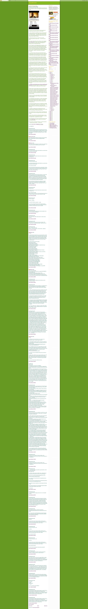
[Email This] (39, 124)
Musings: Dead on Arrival (53, 98)
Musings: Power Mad (53, 100)
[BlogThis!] (40, 124)
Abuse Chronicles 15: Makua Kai (54, 32)
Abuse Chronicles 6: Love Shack (54, 50)
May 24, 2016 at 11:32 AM (32, 207)
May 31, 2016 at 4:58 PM (32, 578)
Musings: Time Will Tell (53, 101)
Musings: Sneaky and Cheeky (54, 96)
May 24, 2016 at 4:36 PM (32, 382)
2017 (50, 72)
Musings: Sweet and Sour (54, 97)
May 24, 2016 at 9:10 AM (32, 140)
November (52, 75)
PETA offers (33, 119)
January (51, 110)
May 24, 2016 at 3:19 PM (32, 361)
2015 (50, 111)
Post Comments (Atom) (36, 607)
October (51, 76)
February (51, 109)
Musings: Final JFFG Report (54, 87)
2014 (50, 112)
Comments (51, 69)
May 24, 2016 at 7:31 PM (32, 489)
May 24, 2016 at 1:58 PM (32, 282)
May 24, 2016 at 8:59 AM (32, 134)
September (52, 77)
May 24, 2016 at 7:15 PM (32, 466)
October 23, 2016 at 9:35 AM (33, 603)
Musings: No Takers (53, 90)
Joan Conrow (32, 136)
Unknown (31, 232)
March (51, 108)
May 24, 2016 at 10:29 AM (32, 195)
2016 (50, 73)
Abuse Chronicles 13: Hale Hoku (54, 41)
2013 (50, 113)
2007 (50, 120)
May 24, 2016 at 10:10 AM (32, 152)
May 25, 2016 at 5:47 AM (32, 506)
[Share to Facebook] (41, 124)
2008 (50, 119)
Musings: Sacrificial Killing (54, 88)
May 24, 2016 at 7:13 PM (32, 459)
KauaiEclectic (33, 2)
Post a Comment (31, 604)
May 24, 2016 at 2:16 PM (32, 308)
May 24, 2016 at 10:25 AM (32, 171)
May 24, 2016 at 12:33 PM (32, 224)
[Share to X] (40, 124)
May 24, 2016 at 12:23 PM (32, 213)
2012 (50, 114)
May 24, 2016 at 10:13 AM (32, 158)
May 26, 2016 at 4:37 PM (32, 548)
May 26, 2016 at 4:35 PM (32, 535)
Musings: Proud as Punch (54, 89)
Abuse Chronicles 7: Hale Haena (54, 49)
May (51, 82)
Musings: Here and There (53, 99)
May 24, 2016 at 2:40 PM (32, 334)
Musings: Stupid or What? (54, 91)
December (51, 74)
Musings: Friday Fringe (53, 102)
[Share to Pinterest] (42, 124)
